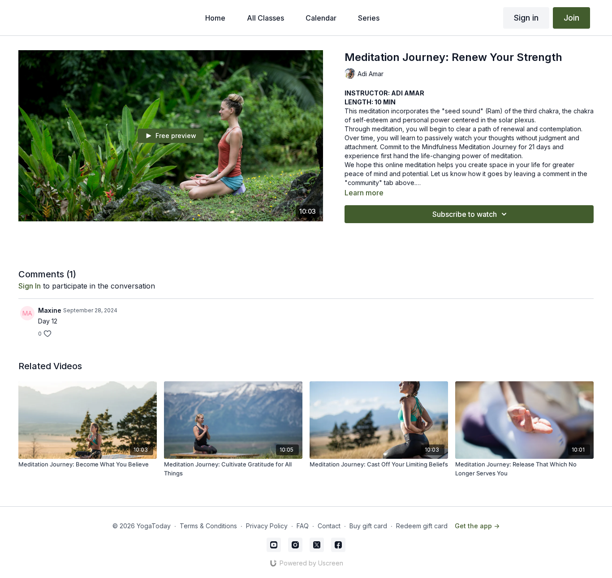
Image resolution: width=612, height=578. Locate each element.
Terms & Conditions (208, 526)
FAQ (303, 526)
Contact (329, 526)
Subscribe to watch (464, 214)
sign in (29, 285)
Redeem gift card (422, 526)
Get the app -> (477, 526)
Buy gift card (368, 526)
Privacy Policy (267, 526)
